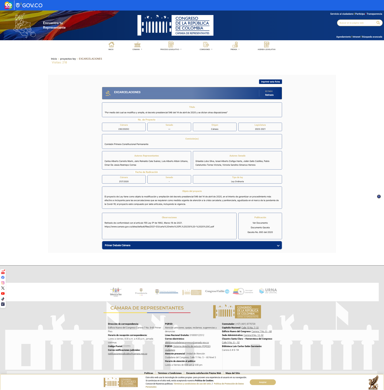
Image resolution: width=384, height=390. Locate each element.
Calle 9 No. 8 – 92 (231, 342)
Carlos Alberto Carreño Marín (119, 161)
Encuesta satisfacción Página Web (203, 373)
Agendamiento (343, 36)
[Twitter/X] (3, 288)
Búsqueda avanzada (372, 36)
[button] (378, 22)
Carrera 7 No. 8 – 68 (262, 331)
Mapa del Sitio (233, 373)
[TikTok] (3, 299)
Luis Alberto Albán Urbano (175, 161)
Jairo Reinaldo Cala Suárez (147, 161)
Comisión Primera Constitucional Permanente (126, 144)
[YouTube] (3, 293)
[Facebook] (3, 277)
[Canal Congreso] (3, 304)
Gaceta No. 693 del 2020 (260, 232)
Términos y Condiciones (170, 373)
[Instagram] (3, 283)
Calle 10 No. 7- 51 (250, 327)
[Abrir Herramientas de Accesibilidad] (378, 196)
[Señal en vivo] (3, 272)
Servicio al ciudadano (341, 13)
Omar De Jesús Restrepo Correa (120, 165)
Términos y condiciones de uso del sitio (192, 383)
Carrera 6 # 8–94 (230, 350)
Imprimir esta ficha (270, 81)
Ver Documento (260, 223)
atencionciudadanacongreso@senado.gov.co (187, 342)
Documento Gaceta (260, 227)
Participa (360, 13)
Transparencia (374, 13)
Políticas (148, 373)
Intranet (355, 36)
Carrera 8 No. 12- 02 (253, 335)
